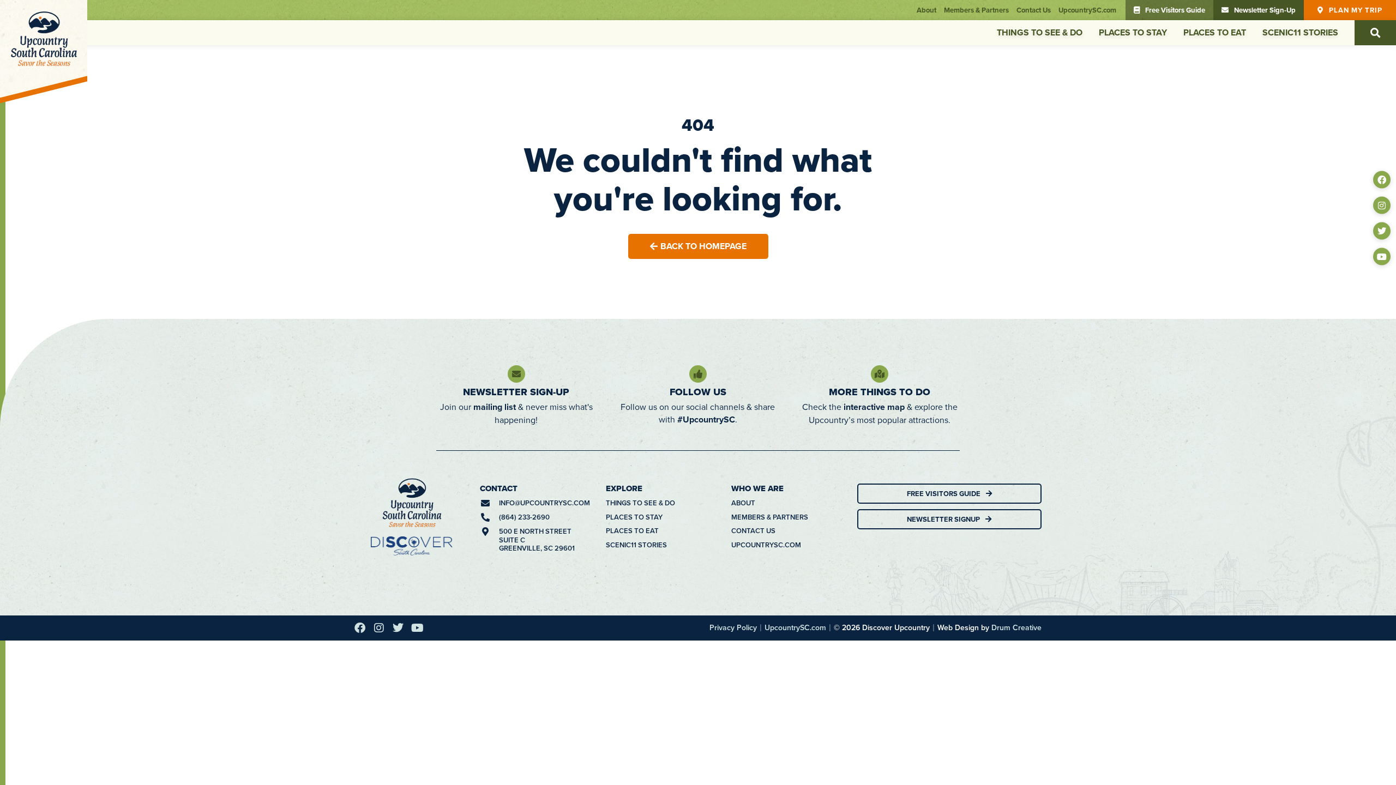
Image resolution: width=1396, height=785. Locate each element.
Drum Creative (1016, 627)
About (926, 10)
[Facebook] (1382, 180)
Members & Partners (976, 10)
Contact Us (1033, 10)
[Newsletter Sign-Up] (516, 374)
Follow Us (698, 392)
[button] (1375, 32)
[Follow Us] (698, 374)
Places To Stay (1133, 32)
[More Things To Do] (879, 374)
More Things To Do (879, 392)
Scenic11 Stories (1300, 32)
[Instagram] (1382, 205)
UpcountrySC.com (1087, 10)
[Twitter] (1382, 231)
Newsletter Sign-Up (516, 392)
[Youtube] (1382, 256)
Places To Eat (1214, 32)
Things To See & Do (1039, 32)
